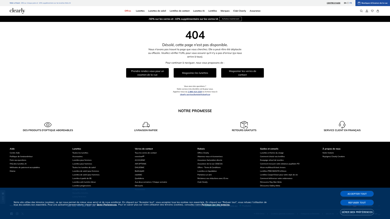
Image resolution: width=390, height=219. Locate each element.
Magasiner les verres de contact (242, 73)
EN (345, 3)
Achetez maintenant (230, 19)
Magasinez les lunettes (195, 72)
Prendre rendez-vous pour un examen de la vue (147, 73)
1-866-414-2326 (195, 91)
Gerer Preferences (107, 204)
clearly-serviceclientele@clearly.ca (195, 94)
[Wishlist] (372, 11)
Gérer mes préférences (357, 212)
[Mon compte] (366, 11)
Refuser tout (357, 202)
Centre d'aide (333, 3)
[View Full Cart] (377, 11)
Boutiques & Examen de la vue (375, 3)
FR (350, 3)
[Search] (361, 11)
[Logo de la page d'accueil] (17, 11)
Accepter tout (357, 193)
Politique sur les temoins (216, 204)
